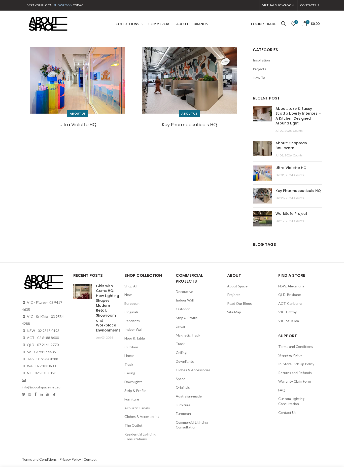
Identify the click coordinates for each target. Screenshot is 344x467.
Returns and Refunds (295, 373)
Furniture (131, 399)
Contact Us (287, 412)
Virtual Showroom (278, 5)
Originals (131, 312)
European (132, 303)
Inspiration (261, 60)
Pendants (132, 321)
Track (128, 364)
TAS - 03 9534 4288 (42, 359)
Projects (259, 69)
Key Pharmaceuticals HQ (189, 124)
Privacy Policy (70, 459)
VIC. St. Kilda (288, 321)
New (128, 294)
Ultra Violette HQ (77, 124)
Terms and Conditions (295, 346)
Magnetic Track (188, 335)
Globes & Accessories (141, 416)
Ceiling (129, 373)
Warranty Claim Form (294, 381)
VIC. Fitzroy (287, 312)
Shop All (130, 286)
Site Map (234, 312)
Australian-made (189, 396)
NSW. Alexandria (291, 286)
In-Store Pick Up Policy (296, 364)
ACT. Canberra (290, 303)
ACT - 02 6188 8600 (42, 338)
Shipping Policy (290, 355)
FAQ (281, 390)
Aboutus (78, 113)
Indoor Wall (133, 329)
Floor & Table (134, 338)
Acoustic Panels (137, 408)
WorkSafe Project (291, 213)
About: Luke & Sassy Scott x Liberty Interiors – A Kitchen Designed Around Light (298, 116)
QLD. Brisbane (289, 294)
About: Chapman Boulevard (291, 146)
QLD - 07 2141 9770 (42, 345)
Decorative (184, 291)
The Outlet (133, 425)
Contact (90, 459)
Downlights (133, 382)
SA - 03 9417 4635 (41, 352)
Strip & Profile (135, 390)
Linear (129, 355)
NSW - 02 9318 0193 (42, 330)
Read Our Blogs (239, 303)
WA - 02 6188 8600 (41, 366)
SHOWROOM (63, 5)
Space (180, 379)
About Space (237, 286)
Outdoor (131, 347)
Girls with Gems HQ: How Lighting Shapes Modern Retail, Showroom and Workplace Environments (108, 308)
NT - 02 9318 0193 (41, 373)
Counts (298, 130)
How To (259, 78)
